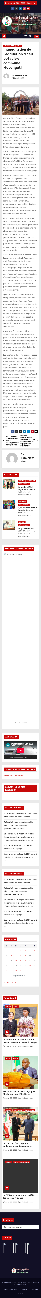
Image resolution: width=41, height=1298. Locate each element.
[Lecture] (7, 757)
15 (20, 960)
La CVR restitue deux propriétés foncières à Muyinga (19, 1196)
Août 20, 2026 (24, 492)
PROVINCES (34, 1289)
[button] (30, 36)
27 (11, 970)
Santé (16, 1006)
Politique (15, 1058)
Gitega (8, 1058)
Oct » (13, 982)
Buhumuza (22, 501)
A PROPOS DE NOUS (10, 1289)
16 (25, 960)
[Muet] (30, 757)
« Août (7, 982)
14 (16, 960)
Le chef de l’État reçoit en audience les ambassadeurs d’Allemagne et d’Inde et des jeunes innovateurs (20, 837)
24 (30, 965)
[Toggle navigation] (25, 36)
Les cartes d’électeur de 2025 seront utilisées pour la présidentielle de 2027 (20, 857)
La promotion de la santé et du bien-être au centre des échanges (20, 1041)
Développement (9, 46)
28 (16, 970)
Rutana (19, 46)
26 (6, 970)
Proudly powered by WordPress (14, 1282)
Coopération (31, 481)
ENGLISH (20, 1293)
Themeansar (21, 1284)
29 (20, 970)
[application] (20, 750)
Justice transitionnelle (21, 1162)
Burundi (21, 481)
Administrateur (21, 75)
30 (25, 970)
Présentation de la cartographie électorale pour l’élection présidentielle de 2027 (18, 825)
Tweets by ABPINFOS (13, 775)
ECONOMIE (23, 1289)
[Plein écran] (34, 757)
